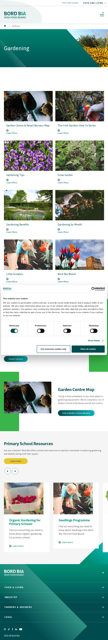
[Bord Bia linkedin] (16, 629)
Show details (94, 340)
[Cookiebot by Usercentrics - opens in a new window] (93, 289)
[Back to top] (103, 573)
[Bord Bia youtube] (20, 629)
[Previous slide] (7, 471)
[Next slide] (15, 471)
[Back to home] (5, 26)
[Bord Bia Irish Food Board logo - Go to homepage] (14, 575)
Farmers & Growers (18, 607)
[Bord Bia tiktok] (9, 629)
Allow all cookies (88, 349)
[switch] (41, 331)
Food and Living (93, 3)
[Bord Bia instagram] (5, 629)
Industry (11, 597)
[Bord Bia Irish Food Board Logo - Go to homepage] (15, 18)
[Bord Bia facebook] (12, 629)
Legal (8, 617)
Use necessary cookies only (53, 349)
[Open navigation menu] (102, 14)
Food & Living (14, 587)
